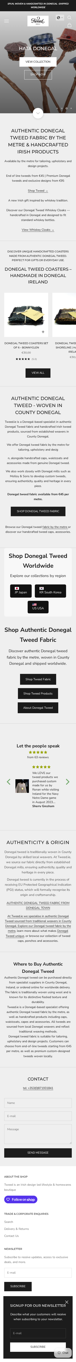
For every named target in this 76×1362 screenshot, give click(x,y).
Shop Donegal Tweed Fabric (38, 511)
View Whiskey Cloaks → (38, 230)
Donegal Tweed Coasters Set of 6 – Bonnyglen (26, 345)
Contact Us (11, 1236)
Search (8, 1222)
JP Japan (21, 592)
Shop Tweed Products (38, 694)
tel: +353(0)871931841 (38, 1088)
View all (38, 373)
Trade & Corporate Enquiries (26, 1213)
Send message (38, 1153)
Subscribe (38, 1347)
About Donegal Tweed (38, 708)
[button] (60, 18)
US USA (38, 608)
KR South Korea (50, 592)
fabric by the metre (55, 527)
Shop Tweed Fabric (38, 679)
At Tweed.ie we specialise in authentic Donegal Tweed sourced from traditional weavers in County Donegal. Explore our (38, 921)
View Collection (38, 62)
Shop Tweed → (38, 191)
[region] (38, 62)
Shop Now (38, 74)
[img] (38, 752)
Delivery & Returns (16, 1229)
